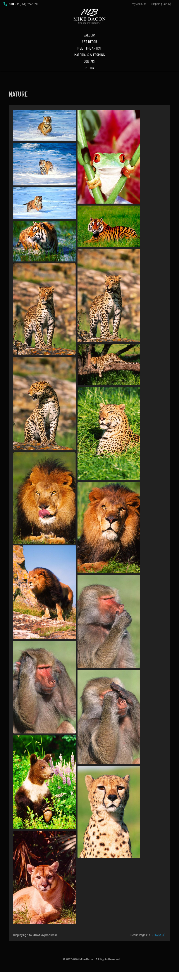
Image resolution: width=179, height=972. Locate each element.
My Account (139, 3)
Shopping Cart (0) (161, 3)
